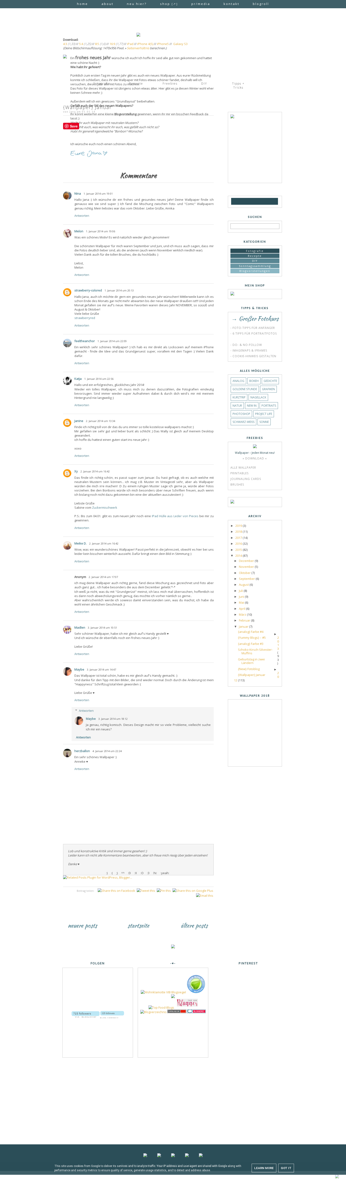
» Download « (255, 458)
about (107, 4)
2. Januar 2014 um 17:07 (103, 577)
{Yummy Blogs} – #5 (252, 637)
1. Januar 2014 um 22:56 (98, 379)
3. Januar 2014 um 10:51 (102, 627)
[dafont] (274, 201)
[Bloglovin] (241, 201)
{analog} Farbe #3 (250, 644)
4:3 (65, 44)
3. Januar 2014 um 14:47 (101, 669)
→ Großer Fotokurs (254, 318)
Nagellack (258, 397)
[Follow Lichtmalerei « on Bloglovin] (86, 1013)
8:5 (97, 44)
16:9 (112, 44)
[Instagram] (253, 201)
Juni (242, 596)
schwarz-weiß (243, 422)
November (247, 567)
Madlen (79, 627)
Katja (78, 379)
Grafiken (268, 389)
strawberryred (84, 318)
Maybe (79, 669)
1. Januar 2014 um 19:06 (100, 231)
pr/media (200, 4)
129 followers (108, 1013)
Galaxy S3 (180, 44)
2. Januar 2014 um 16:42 (95, 471)
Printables (239, 473)
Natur (237, 406)
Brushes (237, 485)
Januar (244, 626)
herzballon (82, 751)
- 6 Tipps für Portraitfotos (253, 334)
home (82, 4)
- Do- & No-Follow (246, 345)
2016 (239, 543)
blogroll (261, 4)
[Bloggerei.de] (196, 1012)
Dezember (247, 561)
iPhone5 (163, 44)
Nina (77, 193)
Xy (76, 471)
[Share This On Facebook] (116, 890)
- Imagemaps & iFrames (248, 350)
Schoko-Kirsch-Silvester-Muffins (255, 651)
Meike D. (80, 543)
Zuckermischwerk (104, 507)
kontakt (231, 4)
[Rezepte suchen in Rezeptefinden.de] (161, 1007)
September (247, 579)
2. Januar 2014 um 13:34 (100, 421)
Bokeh (254, 381)
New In (252, 406)
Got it (286, 1168)
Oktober (245, 573)
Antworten (81, 215)
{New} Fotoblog (249, 669)
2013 (278, 643)
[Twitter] (260, 201)
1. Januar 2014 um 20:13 (119, 290)
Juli (241, 591)
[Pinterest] (267, 201)
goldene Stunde (245, 389)
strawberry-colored (88, 290)
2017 (239, 538)
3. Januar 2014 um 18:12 (113, 718)
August (244, 584)
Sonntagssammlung (255, 266)
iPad (130, 44)
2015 (239, 550)
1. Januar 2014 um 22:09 (112, 341)
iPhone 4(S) (145, 44)
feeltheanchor (84, 341)
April (242, 608)
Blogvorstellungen (254, 271)
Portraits (269, 406)
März (243, 614)
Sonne (264, 422)
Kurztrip (239, 397)
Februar (245, 620)
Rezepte (255, 256)
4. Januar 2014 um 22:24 (107, 751)
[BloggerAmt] (153, 1012)
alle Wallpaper (243, 468)
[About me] (232, 117)
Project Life (263, 414)
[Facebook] (246, 201)
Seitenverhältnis (138, 48)
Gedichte (270, 381)
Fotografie (255, 251)
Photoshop (241, 414)
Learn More (264, 1168)
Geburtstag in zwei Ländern (251, 661)
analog (238, 381)
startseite (138, 925)
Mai (242, 602)
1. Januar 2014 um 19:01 (98, 193)
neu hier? (137, 4)
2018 (239, 531)
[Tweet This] (146, 890)
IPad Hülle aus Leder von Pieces (175, 516)
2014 (239, 555)
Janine (78, 421)
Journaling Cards (245, 479)
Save (74, 126)
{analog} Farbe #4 (250, 632)
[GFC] (234, 201)
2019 (239, 526)
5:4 (81, 44)
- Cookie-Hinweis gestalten (253, 356)
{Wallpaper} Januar (251, 675)
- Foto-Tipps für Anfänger (252, 328)
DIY (255, 260)
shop (169, 4)
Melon (78, 231)
